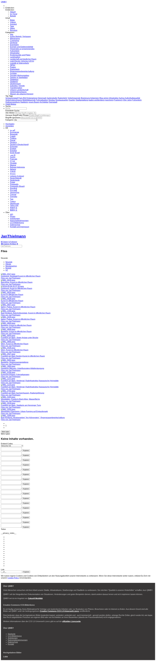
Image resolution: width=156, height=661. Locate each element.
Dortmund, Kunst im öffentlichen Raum (16, 288)
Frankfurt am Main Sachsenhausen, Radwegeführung (22, 393)
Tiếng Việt (14, 206)
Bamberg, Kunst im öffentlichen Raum (16, 325)
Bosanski (14, 134)
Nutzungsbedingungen (19, 221)
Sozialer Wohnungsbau (19, 75)
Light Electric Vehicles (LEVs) (22, 61)
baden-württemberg (96, 100)
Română (13, 188)
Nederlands (15, 180)
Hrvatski (13, 163)
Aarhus (122, 98)
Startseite (11, 634)
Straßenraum (15, 84)
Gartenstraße (52, 98)
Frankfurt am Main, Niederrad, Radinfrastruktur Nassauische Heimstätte (30, 381)
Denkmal (13, 43)
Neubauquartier (62, 100)
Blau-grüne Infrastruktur (108, 98)
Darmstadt (53, 102)
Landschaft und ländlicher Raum (23, 59)
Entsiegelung (32, 98)
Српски (13, 194)
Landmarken (15, 57)
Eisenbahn (14, 45)
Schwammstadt (11, 98)
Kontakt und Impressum (19, 227)
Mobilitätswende (29, 100)
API (11, 214)
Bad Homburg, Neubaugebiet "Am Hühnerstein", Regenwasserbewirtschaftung (33, 418)
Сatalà (12, 136)
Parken (13, 67)
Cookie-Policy (13, 578)
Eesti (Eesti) (15, 153)
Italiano (13, 169)
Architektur (44, 102)
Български (14, 132)
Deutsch (13, 142)
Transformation (16, 88)
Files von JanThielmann (10, 278)
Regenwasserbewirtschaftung (22, 71)
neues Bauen (34, 102)
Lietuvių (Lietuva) (17, 176)
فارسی (12, 155)
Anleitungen (15, 219)
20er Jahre (127, 100)
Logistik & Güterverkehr (19, 63)
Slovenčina (14, 192)
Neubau (52, 100)
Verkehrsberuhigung (18, 92)
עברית (12, 161)
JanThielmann (13, 236)
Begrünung (85, 98)
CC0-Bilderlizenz (17, 223)
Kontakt (11, 644)
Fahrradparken (42, 100)
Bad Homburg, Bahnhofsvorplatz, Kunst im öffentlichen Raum (25, 313)
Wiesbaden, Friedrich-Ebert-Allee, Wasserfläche (20, 399)
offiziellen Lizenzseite (71, 621)
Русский (13, 190)
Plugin (12, 216)
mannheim (109, 100)
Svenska (13, 197)
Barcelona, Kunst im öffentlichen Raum (16, 282)
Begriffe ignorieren (12, 118)
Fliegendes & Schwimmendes (22, 49)
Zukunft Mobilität (35, 598)
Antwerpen (94, 98)
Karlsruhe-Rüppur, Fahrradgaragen (15, 375)
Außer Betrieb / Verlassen (20, 36)
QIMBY (4, 2)
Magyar (13, 165)
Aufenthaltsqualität (132, 98)
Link (2, 570)
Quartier (72, 100)
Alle (11, 34)
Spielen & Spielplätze (19, 77)
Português (14, 184)
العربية (12, 130)
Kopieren (26, 450)
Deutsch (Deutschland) (19, 144)
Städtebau (14, 80)
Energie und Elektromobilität (21, 47)
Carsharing (14, 41)
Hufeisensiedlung (12, 102)
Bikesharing (15, 39)
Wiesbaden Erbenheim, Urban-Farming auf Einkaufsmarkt (24, 411)
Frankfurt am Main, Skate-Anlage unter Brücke (19, 338)
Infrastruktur (15, 53)
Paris (20, 98)
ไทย (11, 199)
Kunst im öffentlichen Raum (12, 295)
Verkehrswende (74, 98)
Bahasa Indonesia (17, 167)
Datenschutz (15, 225)
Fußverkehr (14, 51)
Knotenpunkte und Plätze (20, 55)
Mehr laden (5, 432)
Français (13, 159)
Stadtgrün (14, 82)
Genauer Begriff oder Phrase (17, 115)
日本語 (13, 171)
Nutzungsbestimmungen (18, 640)
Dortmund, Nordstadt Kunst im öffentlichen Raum (20, 276)
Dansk (12, 140)
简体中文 (13, 208)
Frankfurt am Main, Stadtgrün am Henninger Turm (21, 405)
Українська (14, 203)
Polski (12, 182)
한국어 (13, 174)
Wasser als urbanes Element (21, 94)
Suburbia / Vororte (17, 86)
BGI (24, 98)
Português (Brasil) (17, 186)
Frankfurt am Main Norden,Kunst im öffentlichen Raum (23, 356)
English (13, 149)
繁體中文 (13, 210)
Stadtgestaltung (82, 100)
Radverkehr (15, 69)
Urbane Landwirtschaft (19, 90)
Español (13, 151)
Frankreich (118, 100)
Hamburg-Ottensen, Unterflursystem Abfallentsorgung (22, 368)
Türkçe (13, 201)
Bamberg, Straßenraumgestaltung (14, 362)
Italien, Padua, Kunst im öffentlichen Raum (18, 307)
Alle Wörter (10, 113)
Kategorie (9, 120)
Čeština (13, 138)
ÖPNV (12, 65)
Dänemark (42, 98)
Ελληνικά (13, 147)
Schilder (13, 73)
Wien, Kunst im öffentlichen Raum (14, 344)
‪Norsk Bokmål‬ (15, 178)
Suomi (12, 157)
